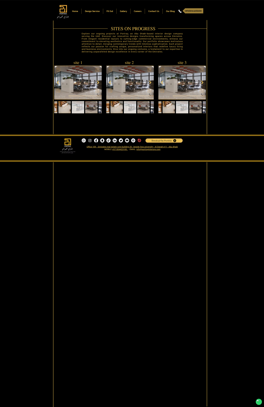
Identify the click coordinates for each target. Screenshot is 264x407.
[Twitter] (121, 140)
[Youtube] (127, 140)
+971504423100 (120, 149)
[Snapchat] (102, 140)
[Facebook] (96, 140)
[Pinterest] (133, 140)
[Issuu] (139, 140)
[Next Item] (98, 82)
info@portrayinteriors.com (148, 149)
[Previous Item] (58, 82)
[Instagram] (90, 140)
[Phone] (180, 11)
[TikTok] (108, 140)
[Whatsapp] (84, 140)
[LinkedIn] (115, 140)
